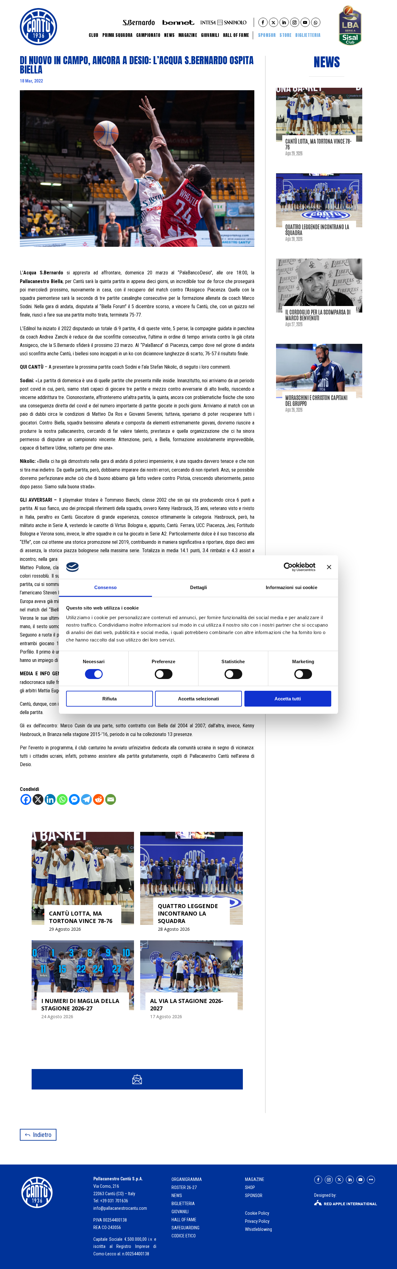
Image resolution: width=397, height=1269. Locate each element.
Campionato (148, 35)
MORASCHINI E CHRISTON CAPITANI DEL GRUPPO (316, 400)
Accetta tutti (287, 698)
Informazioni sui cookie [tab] (291, 587)
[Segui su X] (339, 1180)
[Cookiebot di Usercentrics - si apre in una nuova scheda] (288, 567)
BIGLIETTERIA (307, 35)
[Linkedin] (50, 799)
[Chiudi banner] (329, 567)
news (177, 1195)
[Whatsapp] (62, 799)
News (169, 35)
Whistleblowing (258, 1229)
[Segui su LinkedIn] (350, 1180)
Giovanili (210, 35)
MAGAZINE (254, 1179)
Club (94, 35)
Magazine (187, 35)
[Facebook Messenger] (74, 799)
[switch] (163, 674)
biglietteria (183, 1203)
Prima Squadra (117, 35)
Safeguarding (185, 1227)
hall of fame (184, 1219)
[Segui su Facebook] (318, 1180)
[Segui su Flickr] (371, 1180)
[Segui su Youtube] (360, 1180)
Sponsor (267, 35)
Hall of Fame (236, 35)
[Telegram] (86, 799)
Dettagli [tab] (198, 587)
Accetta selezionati (198, 698)
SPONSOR (253, 1195)
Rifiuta (109, 698)
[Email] (110, 799)
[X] (38, 799)
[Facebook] (25, 799)
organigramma (187, 1179)
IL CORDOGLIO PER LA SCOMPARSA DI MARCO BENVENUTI (317, 315)
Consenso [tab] (105, 587)
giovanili (180, 1211)
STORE (285, 35)
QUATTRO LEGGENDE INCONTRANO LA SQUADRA (317, 230)
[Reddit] (98, 799)
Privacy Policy (257, 1221)
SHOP (250, 1187)
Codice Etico (184, 1235)
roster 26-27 (184, 1187)
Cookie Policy (257, 1213)
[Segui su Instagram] (329, 1180)
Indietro (42, 1134)
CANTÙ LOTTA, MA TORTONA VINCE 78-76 (318, 144)
